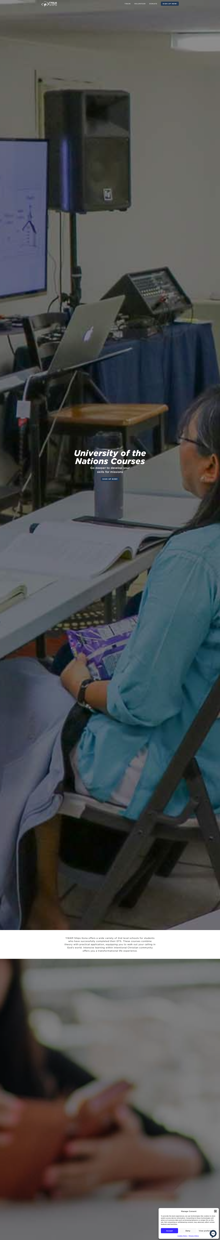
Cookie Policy (182, 1236)
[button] (215, 1211)
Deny (188, 1231)
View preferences (207, 1231)
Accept (169, 1231)
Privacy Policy (194, 1236)
